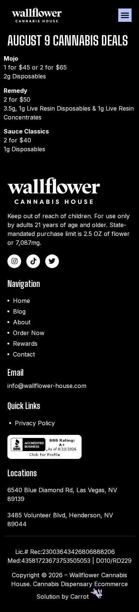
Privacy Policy (35, 423)
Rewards (25, 343)
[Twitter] (52, 261)
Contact (24, 354)
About (21, 322)
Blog (19, 311)
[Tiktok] (33, 261)
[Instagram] (14, 261)
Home (21, 300)
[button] (125, 15)
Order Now (28, 333)
